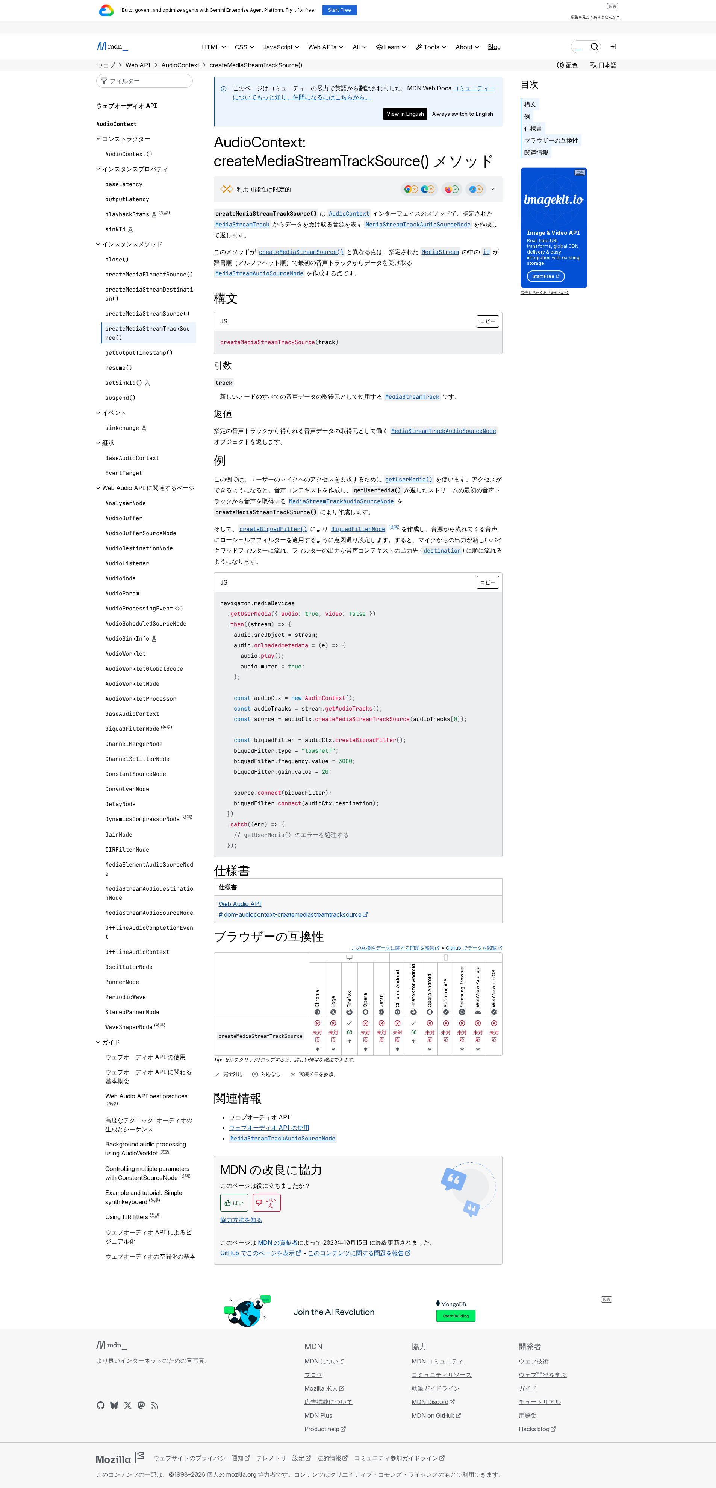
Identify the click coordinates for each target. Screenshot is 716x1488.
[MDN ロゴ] (111, 1345)
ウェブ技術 (534, 1361)
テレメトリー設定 (280, 1458)
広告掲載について (328, 1402)
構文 (530, 104)
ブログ (313, 1375)
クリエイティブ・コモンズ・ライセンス (384, 1474)
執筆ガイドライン (436, 1388)
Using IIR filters (126, 1217)
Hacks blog (534, 1429)
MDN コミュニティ (437, 1361)
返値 (223, 413)
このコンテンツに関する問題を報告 (356, 1253)
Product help (321, 1429)
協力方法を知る (241, 1220)
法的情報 (329, 1458)
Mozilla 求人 (321, 1388)
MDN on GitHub (433, 1415)
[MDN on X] (127, 1405)
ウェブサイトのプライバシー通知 (198, 1458)
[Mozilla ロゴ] (120, 1457)
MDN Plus (318, 1415)
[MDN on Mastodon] (141, 1405)
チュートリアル (540, 1402)
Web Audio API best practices (146, 1096)
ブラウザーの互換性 (551, 140)
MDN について (324, 1361)
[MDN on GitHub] (100, 1405)
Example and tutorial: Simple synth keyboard (143, 1197)
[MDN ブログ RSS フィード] (154, 1405)
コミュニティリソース (442, 1375)
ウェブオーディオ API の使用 (269, 1127)
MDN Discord (430, 1402)
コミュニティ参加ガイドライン (396, 1458)
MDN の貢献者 (278, 1242)
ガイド (528, 1388)
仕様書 (533, 128)
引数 (223, 365)
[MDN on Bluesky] (114, 1405)
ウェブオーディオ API (126, 105)
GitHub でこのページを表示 (257, 1253)
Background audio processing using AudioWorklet (145, 1148)
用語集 (528, 1415)
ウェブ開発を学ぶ (543, 1375)
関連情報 (536, 152)
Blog (494, 46)
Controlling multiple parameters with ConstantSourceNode (147, 1173)
